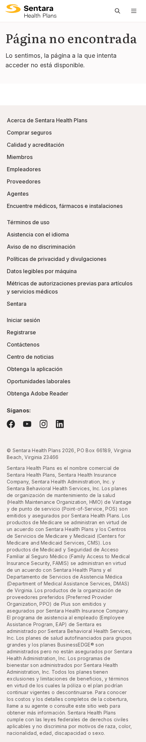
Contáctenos (23, 344)
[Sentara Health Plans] (30, 11)
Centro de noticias (30, 356)
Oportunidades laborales (38, 381)
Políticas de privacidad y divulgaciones (56, 258)
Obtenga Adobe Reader (37, 393)
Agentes (18, 193)
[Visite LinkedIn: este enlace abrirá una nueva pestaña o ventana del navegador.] (60, 424)
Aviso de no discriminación (41, 246)
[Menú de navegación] (134, 11)
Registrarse (21, 332)
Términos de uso (28, 222)
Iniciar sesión (23, 320)
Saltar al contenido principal (10, 9)
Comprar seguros (29, 132)
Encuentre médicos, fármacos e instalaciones (65, 205)
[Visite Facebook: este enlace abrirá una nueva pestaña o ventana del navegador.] (11, 424)
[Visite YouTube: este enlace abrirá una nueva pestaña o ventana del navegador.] (27, 424)
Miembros (20, 157)
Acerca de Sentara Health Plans (47, 120)
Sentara (16, 303)
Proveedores (23, 181)
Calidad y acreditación (35, 144)
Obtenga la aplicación (34, 369)
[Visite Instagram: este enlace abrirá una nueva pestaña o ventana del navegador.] (43, 424)
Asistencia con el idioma (38, 234)
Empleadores (24, 169)
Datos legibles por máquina (42, 271)
